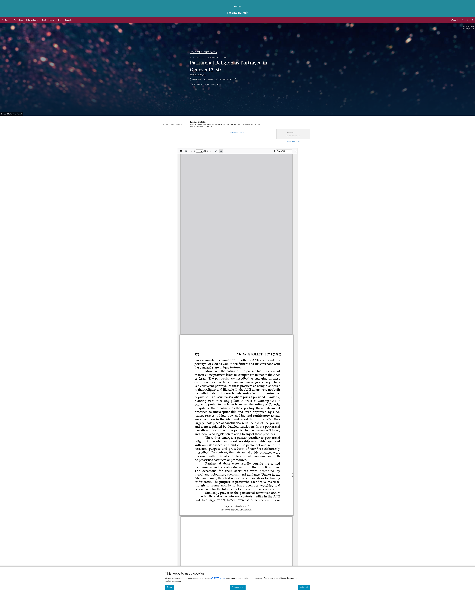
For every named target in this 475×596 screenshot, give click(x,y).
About (43, 20)
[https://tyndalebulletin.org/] (236, 325)
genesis (210, 79)
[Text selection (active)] (221, 151)
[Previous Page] (194, 150)
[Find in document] (295, 151)
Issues (51, 20)
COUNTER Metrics (217, 578)
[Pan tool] (216, 151)
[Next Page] (207, 150)
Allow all (305, 587)
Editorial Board (31, 20)
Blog (59, 20)
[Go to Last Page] (211, 150)
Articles (5, 20)
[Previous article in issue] (164, 124)
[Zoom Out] (272, 150)
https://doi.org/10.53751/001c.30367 (205, 84)
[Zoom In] (274, 150)
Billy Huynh (10, 114)
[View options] (181, 151)
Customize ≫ (239, 587)
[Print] (186, 151)
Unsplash (19, 114)
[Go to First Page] (190, 150)
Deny (170, 587)
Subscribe (69, 20)
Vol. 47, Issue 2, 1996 (198, 57)
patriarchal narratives (226, 79)
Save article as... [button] (237, 132)
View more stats (293, 141)
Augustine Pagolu (198, 74)
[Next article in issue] (181, 124)
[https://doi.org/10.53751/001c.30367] (236, 328)
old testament (197, 79)
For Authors (18, 20)
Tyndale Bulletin (198, 122)
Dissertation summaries (203, 51)
